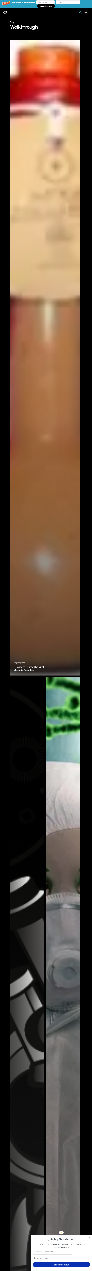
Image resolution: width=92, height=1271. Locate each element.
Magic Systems (20, 663)
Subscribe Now (46, 6)
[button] (46, 4)
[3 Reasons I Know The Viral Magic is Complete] (45, 358)
